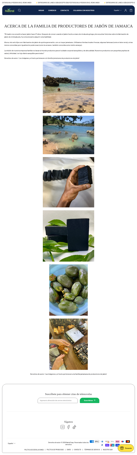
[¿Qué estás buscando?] (19, 10)
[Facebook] (68, 427)
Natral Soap (70, 442)
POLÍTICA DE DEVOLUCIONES (34, 450)
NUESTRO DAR (108, 450)
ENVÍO (69, 450)
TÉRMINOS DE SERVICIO (92, 450)
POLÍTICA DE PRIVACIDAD (55, 450)
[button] (131, 10)
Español (116, 10)
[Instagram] (62, 427)
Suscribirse (88, 400)
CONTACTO (77, 450)
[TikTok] (74, 427)
